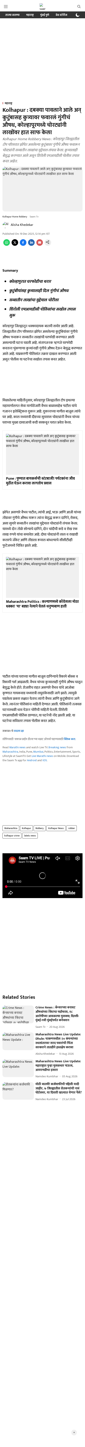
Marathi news (17, 747)
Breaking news (57, 747)
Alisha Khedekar (22, 225)
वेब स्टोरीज (61, 15)
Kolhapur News (56, 828)
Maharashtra (10, 751)
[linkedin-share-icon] (31, 245)
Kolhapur (26, 828)
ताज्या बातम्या (12, 15)
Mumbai (38, 751)
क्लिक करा (69, 739)
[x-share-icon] (15, 245)
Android (32, 760)
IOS (44, 760)
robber (71, 828)
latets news (30, 836)
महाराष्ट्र (30, 15)
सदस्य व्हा (19, 731)
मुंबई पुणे (44, 15)
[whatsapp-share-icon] (6, 245)
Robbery (39, 828)
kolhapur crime (12, 836)
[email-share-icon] (39, 245)
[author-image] (5, 225)
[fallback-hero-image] (18, 1014)
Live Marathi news (42, 756)
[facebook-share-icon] (23, 245)
